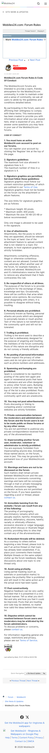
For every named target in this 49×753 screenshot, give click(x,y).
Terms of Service (28, 640)
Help (7, 737)
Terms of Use (30, 187)
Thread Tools (29, 31)
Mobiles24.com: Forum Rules (22, 25)
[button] (38, 3)
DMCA (31, 741)
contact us (9, 497)
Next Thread (32, 681)
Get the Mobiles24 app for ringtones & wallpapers (24, 724)
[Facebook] (22, 717)
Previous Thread (18, 681)
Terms (14, 737)
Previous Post (16, 60)
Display (40, 31)
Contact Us (20, 741)
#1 (44, 64)
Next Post (35, 60)
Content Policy (26, 737)
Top (44, 673)
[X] (27, 717)
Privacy (39, 737)
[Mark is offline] (8, 67)
